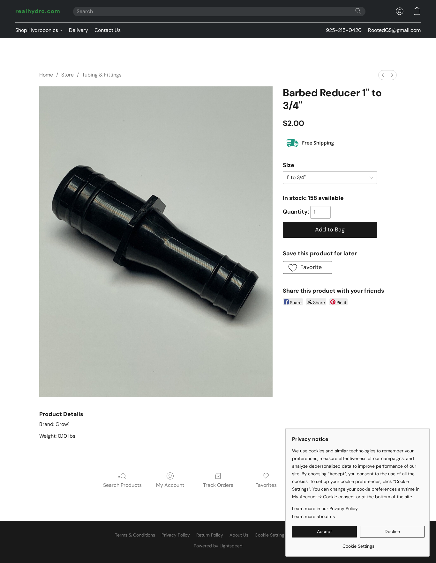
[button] (37, 11)
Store (67, 74)
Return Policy (209, 535)
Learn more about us (313, 516)
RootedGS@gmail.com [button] (394, 30)
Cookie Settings (271, 535)
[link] (358, 543)
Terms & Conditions (135, 535)
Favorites (266, 485)
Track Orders (218, 485)
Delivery (78, 30)
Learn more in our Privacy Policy (325, 508)
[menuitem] (383, 75)
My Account (170, 485)
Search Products (122, 485)
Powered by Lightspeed (218, 546)
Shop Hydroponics (37, 30)
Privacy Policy (176, 535)
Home (46, 74)
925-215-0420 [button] (344, 30)
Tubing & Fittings (102, 74)
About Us (238, 535)
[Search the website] (358, 10)
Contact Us (107, 30)
